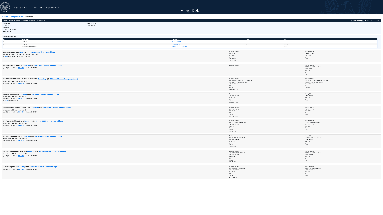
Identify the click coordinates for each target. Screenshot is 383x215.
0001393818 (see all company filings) (45, 94)
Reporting (26, 65)
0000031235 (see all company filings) (41, 52)
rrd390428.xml (176, 44)
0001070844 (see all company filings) (48, 65)
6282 (6, 100)
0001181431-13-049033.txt (179, 47)
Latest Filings (37, 7)
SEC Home (5, 17)
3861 (6, 56)
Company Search (17, 17)
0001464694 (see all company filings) (48, 136)
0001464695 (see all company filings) (52, 151)
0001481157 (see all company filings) (43, 167)
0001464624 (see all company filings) (49, 121)
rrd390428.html (176, 42)
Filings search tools (52, 7)
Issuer (21, 52)
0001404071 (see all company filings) (57, 107)
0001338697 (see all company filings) (64, 79)
